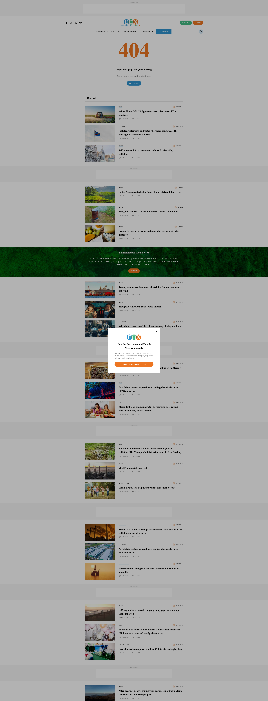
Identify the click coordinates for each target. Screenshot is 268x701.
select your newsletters (134, 364)
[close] (156, 331)
